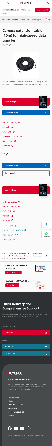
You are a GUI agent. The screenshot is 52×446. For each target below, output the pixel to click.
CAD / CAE (6, 131)
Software (6, 145)
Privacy (10, 401)
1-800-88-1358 (10, 354)
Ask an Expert (8, 225)
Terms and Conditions (15, 405)
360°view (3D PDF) (10, 136)
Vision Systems (8, 239)
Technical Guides (9, 202)
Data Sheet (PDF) (9, 122)
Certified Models (13, 397)
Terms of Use (12, 408)
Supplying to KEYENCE (16, 412)
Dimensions (7, 141)
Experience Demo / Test (12, 230)
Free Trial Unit (8, 234)
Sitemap (11, 416)
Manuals (6, 127)
